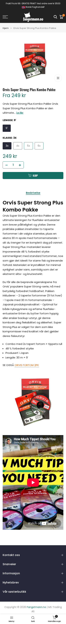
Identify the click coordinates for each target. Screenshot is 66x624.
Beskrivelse (33, 193)
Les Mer (19, 112)
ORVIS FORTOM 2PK (27, 365)
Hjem (6, 28)
